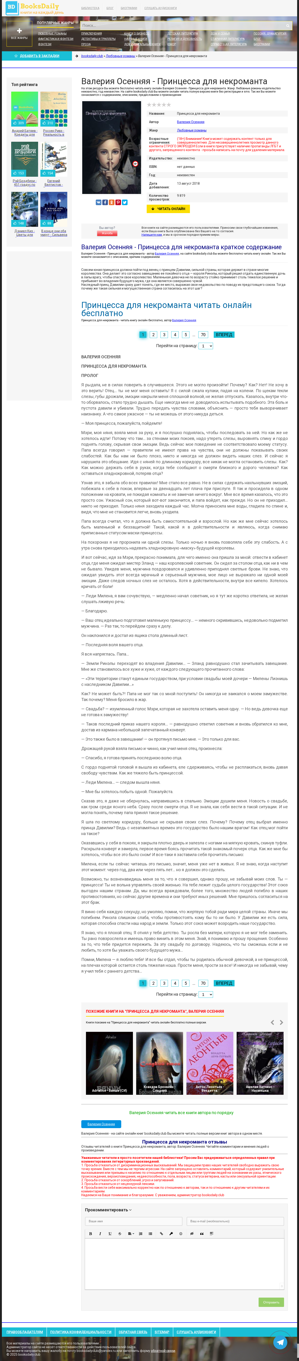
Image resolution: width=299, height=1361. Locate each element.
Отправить (271, 1302)
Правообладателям (25, 1332)
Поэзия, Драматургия (270, 33)
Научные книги (135, 39)
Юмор (171, 44)
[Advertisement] (39, 326)
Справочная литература (229, 44)
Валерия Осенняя (190, 122)
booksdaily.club (37, 8)
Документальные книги (142, 44)
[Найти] (287, 25)
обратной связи (163, 1351)
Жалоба (107, 233)
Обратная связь (133, 1332)
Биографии (129, 8)
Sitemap (162, 1332)
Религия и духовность (184, 39)
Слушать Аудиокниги (160, 8)
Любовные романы (52, 33)
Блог (110, 8)
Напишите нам (152, 234)
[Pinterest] (118, 202)
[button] (90, 1233)
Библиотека (90, 8)
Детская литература (182, 33)
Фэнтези (44, 44)
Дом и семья (220, 33)
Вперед (224, 334)
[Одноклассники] (111, 202)
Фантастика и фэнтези (55, 39)
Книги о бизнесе (136, 33)
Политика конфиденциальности (80, 1332)
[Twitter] (125, 202)
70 (203, 334)
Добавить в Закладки (39, 56)
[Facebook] (105, 202)
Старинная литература (228, 39)
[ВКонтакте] (98, 202)
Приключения (91, 33)
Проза (86, 44)
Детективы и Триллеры (98, 39)
